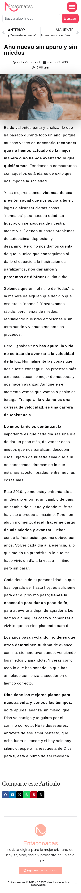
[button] (72, 7)
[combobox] (31, 18)
